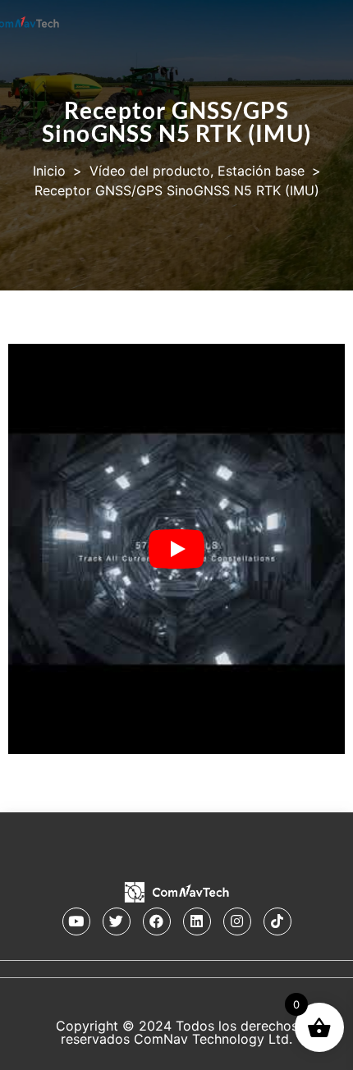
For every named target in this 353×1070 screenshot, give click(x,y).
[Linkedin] (197, 921)
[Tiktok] (277, 921)
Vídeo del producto (149, 170)
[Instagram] (237, 921)
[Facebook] (157, 921)
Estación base (261, 170)
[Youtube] (76, 921)
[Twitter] (117, 921)
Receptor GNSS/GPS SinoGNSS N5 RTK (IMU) (176, 121)
